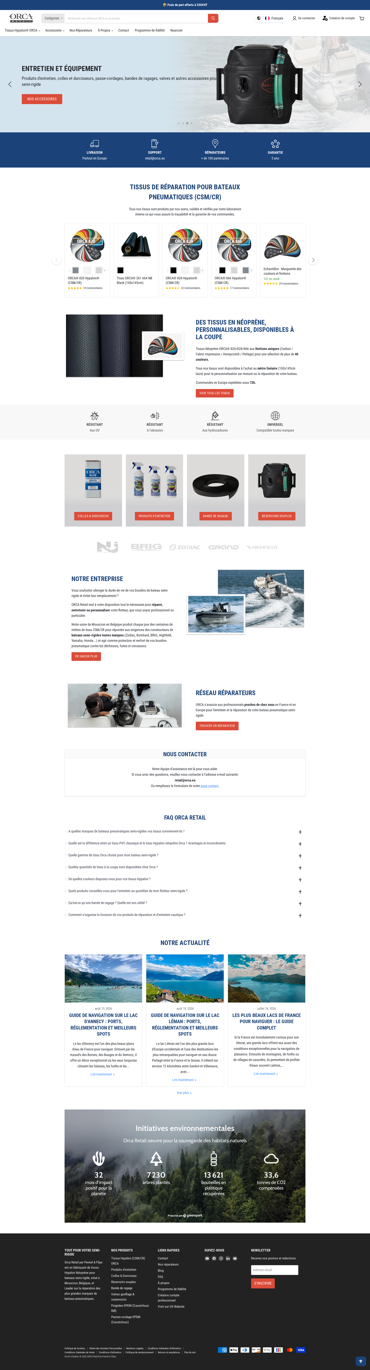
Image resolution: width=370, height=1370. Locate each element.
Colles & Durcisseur (124, 1276)
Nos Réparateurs (81, 30)
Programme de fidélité (150, 30)
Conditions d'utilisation (110, 1352)
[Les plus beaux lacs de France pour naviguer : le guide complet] (266, 978)
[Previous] (56, 260)
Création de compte (342, 18)
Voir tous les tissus (214, 393)
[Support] (155, 150)
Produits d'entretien (123, 1269)
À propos (164, 1283)
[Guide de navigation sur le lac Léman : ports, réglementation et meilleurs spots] (185, 978)
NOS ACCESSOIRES (42, 99)
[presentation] (104, 270)
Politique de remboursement (140, 1352)
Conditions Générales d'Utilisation (164, 1348)
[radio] (75, 270)
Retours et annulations (169, 1352)
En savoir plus (86, 656)
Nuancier (176, 30)
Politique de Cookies (75, 1348)
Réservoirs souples (123, 1282)
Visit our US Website (171, 1306)
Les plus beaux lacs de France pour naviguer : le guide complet (266, 1022)
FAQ (160, 1277)
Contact (123, 30)
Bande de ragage (121, 1288)
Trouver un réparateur (217, 726)
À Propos (104, 30)
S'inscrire (263, 1283)
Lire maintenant (102, 1074)
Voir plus (183, 1093)
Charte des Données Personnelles (105, 1348)
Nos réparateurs (168, 1264)
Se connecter (306, 18)
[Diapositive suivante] (359, 84)
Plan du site (190, 1352)
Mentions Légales (135, 1348)
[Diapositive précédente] (10, 84)
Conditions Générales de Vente (80, 1352)
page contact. (210, 786)
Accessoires (53, 30)
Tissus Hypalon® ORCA (21, 30)
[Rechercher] (213, 18)
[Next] (313, 260)
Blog (161, 1270)
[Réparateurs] (215, 150)
